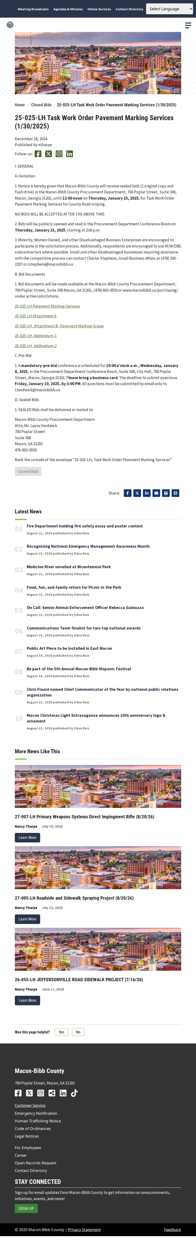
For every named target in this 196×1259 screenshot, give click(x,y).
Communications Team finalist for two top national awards (84, 628)
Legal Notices (27, 1136)
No (78, 1032)
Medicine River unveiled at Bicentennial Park (69, 566)
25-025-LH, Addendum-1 (36, 335)
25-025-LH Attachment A (35, 316)
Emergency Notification (36, 1113)
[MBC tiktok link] (76, 1093)
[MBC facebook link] (20, 1093)
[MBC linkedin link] (65, 1093)
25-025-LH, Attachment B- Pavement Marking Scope (59, 326)
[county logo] (98, 25)
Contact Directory (31, 1170)
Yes (61, 1032)
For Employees (28, 1147)
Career (21, 1155)
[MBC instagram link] (42, 1093)
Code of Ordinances (33, 1128)
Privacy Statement (84, 1229)
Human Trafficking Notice (38, 1121)
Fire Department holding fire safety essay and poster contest (85, 526)
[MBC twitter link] (31, 1093)
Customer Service (30, 1105)
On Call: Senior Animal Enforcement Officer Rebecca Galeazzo (85, 607)
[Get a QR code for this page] (175, 493)
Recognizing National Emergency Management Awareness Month (88, 546)
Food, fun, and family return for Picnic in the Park (74, 587)
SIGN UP (26, 1208)
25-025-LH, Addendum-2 (36, 345)
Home (20, 105)
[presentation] (188, 25)
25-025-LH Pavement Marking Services (47, 306)
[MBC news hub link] (54, 1093)
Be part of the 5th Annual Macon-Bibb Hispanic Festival (79, 668)
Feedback (172, 1229)
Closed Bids (41, 105)
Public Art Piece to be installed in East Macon (69, 648)
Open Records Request (35, 1163)
